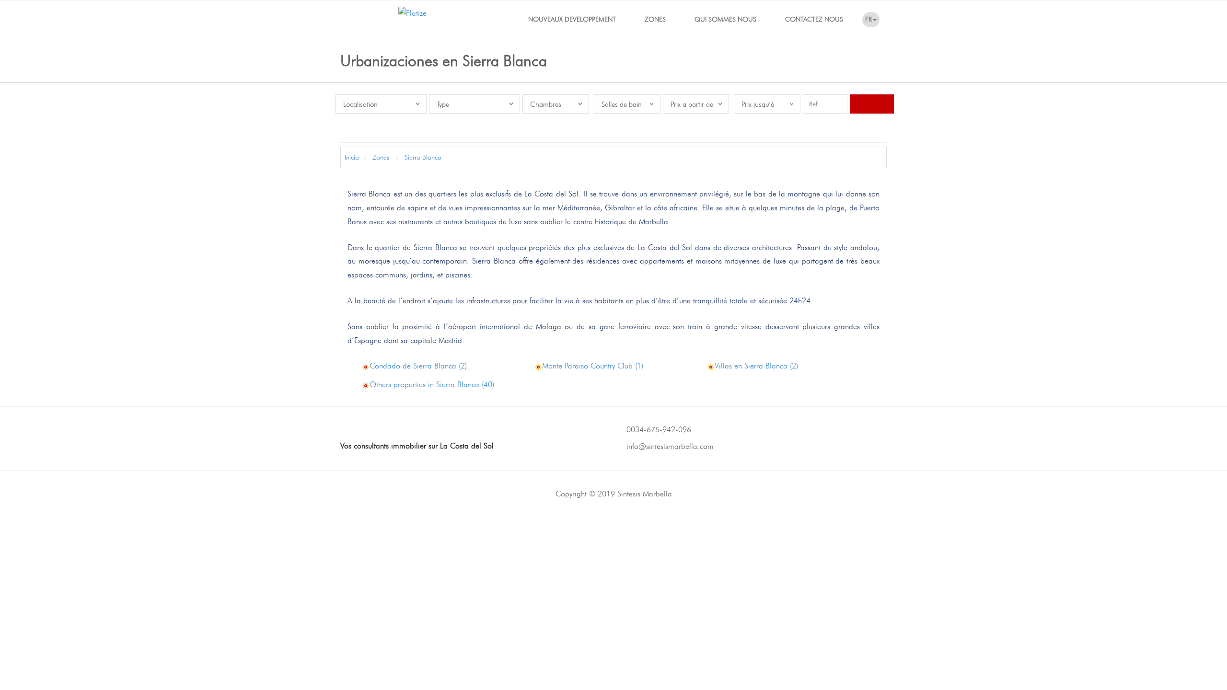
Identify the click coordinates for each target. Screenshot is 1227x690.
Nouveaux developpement (572, 19)
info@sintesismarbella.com (670, 446)
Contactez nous (814, 19)
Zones (655, 19)
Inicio (351, 157)
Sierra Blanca (422, 157)
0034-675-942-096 (658, 429)
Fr (868, 19)
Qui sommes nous (725, 19)
